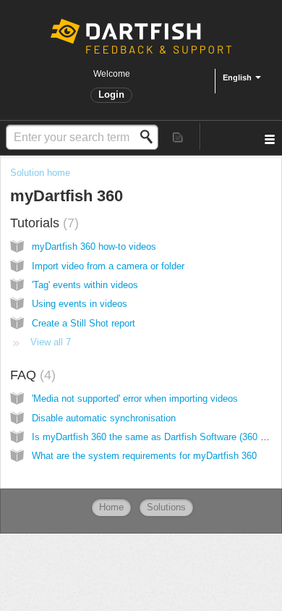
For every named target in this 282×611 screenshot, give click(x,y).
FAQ (30, 375)
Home (111, 507)
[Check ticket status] (178, 136)
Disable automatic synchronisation (104, 418)
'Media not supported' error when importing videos (135, 398)
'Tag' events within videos (85, 284)
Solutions (166, 507)
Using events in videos (79, 303)
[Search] (150, 137)
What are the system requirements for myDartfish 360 (144, 455)
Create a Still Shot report (83, 323)
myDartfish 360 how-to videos (94, 246)
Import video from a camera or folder (108, 266)
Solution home (40, 172)
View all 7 (50, 342)
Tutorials (42, 223)
